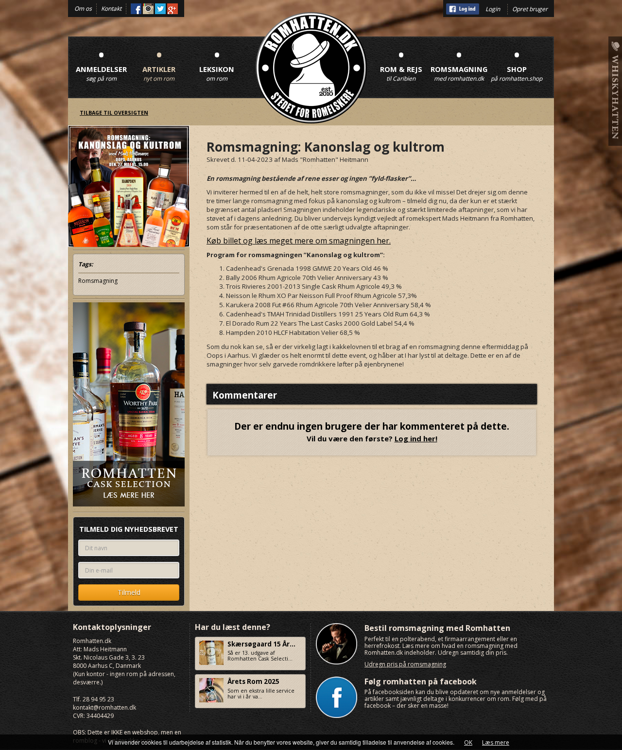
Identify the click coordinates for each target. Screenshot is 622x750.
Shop (516, 63)
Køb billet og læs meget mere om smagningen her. (299, 240)
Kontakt (111, 8)
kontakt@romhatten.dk (104, 707)
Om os (83, 8)
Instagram (148, 8)
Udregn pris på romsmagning (405, 664)
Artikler (158, 63)
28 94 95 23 (98, 699)
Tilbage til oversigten (114, 112)
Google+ (172, 8)
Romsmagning (459, 63)
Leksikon (216, 63)
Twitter (160, 8)
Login (492, 9)
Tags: (85, 264)
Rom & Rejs (401, 63)
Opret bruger (530, 9)
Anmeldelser (101, 63)
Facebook (136, 8)
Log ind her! (416, 438)
